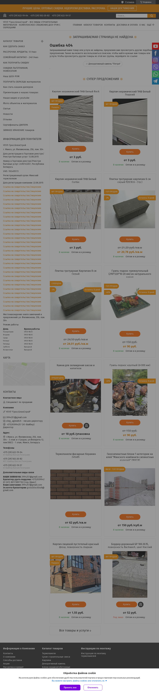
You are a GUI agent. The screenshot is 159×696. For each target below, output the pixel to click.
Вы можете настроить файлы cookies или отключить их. (78, 681)
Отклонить (93, 687)
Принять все (70, 687)
